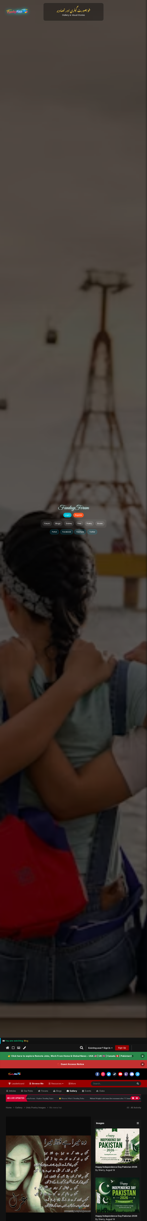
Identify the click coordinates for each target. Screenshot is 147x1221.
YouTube (80, 532)
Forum (47, 523)
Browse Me (37, 1083)
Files (79, 523)
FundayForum (73, 507)
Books (100, 523)
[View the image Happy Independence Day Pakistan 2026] (117, 1146)
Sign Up (122, 1048)
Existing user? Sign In (99, 1048)
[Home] (7, 1048)
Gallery (69, 523)
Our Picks (28, 1091)
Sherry (101, 1170)
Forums (44, 1091)
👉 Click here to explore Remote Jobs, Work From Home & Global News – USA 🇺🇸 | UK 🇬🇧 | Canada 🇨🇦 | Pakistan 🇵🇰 (70, 1056)
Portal (54, 532)
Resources (56, 1083)
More (73, 1083)
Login (67, 515)
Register (78, 515)
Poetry (89, 523)
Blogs (57, 523)
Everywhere (126, 1083)
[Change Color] (24, 1048)
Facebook (66, 532)
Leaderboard (17, 1083)
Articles (12, 1091)
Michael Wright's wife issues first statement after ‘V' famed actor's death (64, 1098)
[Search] (138, 1083)
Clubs (102, 1091)
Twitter (92, 532)
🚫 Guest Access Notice (70, 1064)
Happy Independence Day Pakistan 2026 (116, 1167)
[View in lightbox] (48, 1173)
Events (87, 1091)
